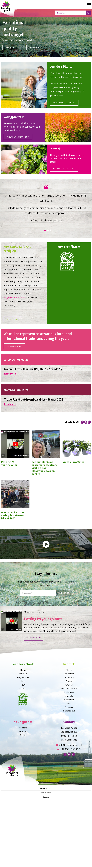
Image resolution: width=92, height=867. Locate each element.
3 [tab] (50, 285)
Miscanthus (69, 754)
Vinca (69, 757)
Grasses (69, 739)
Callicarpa (69, 761)
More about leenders (64, 102)
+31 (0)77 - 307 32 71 (70, 803)
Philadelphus (69, 765)
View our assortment (18, 137)
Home (23, 724)
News (23, 739)
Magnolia (69, 750)
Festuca (69, 735)
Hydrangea (69, 746)
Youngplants (13, 47)
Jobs (23, 735)
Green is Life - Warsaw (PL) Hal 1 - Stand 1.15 (33, 423)
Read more (13, 373)
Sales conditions (46, 842)
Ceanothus (69, 731)
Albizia (69, 724)
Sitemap (46, 851)
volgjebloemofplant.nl (14, 351)
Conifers (23, 782)
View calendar (14, 400)
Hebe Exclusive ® (69, 742)
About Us (23, 728)
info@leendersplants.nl (70, 799)
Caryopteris (69, 728)
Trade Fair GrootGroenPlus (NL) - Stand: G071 (33, 454)
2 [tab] (47, 285)
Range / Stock (23, 731)
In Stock (34, 47)
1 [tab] (45, 285)
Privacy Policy (46, 847)
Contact (23, 742)
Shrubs (23, 789)
